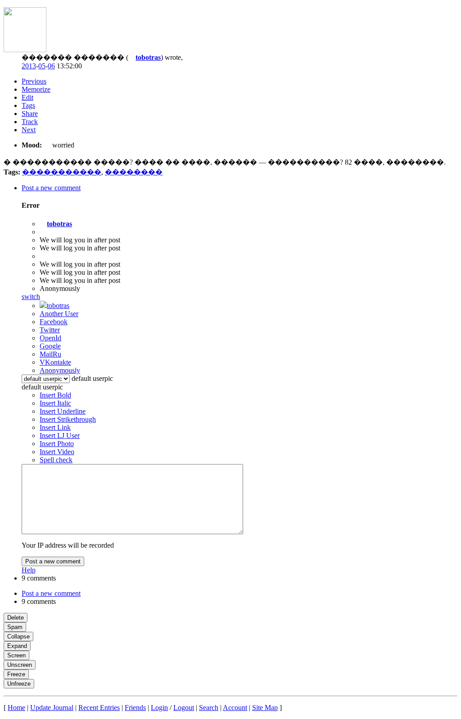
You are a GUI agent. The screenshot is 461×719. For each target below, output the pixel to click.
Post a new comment (53, 561)
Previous (34, 81)
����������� (61, 172)
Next (29, 130)
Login (159, 707)
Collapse (18, 636)
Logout (183, 707)
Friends (135, 707)
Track (30, 121)
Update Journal (51, 707)
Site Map (265, 707)
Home (16, 707)
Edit (27, 97)
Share (30, 113)
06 (51, 66)
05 (41, 66)
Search (208, 707)
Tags (28, 105)
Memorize (36, 89)
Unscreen (19, 664)
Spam (15, 627)
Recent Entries (99, 707)
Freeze (16, 674)
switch (31, 296)
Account (235, 707)
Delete (15, 617)
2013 (29, 66)
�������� (134, 172)
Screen (16, 655)
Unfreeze (19, 683)
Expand (17, 646)
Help (29, 570)
